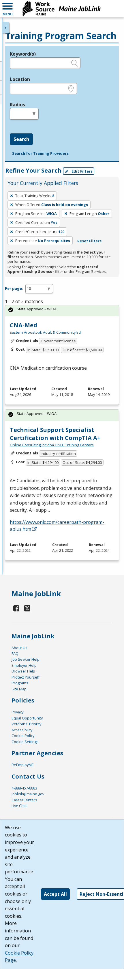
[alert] (62, 310)
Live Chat (19, 805)
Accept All (55, 894)
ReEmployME (23, 764)
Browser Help (23, 671)
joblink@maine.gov (28, 793)
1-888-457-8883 (24, 788)
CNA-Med (23, 325)
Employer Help (24, 665)
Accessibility (22, 729)
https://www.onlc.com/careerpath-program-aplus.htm (57, 525)
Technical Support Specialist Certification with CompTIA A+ (55, 434)
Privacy (17, 712)
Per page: (14, 288)
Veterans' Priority (26, 723)
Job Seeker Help (26, 659)
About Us (19, 647)
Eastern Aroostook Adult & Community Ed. (46, 332)
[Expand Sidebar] (5, 27)
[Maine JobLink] (62, 8)
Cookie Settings (25, 741)
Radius (17, 104)
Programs (20, 682)
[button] (7, 8)
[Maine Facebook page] (16, 608)
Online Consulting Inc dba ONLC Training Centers (52, 444)
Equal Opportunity (27, 718)
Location (20, 79)
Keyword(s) (23, 54)
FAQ (15, 653)
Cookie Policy (23, 735)
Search (21, 139)
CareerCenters (24, 799)
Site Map (19, 689)
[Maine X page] (27, 608)
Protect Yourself (26, 677)
